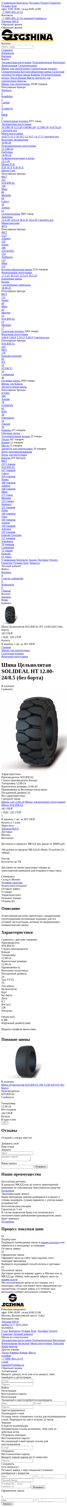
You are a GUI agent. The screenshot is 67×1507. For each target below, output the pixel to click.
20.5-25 (14, 275)
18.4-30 (24, 220)
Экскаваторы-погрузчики (16, 62)
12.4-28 (5, 220)
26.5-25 (33, 275)
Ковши (22, 77)
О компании (8, 2)
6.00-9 (29, 337)
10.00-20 (6, 142)
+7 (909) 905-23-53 (12, 12)
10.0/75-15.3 (8, 136)
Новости (35, 562)
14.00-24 (6, 155)
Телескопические (42, 62)
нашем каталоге (50, 1242)
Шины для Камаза (12, 383)
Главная (6, 590)
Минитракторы (10, 223)
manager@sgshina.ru (35, 18)
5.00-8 (12, 337)
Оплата (44, 2)
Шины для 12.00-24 (12, 801)
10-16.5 (20, 136)
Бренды (21, 80)
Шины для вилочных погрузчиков (45, 801)
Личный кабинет (23, 1334)
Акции (33, 559)
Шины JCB (8, 164)
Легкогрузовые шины (14, 386)
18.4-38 (33, 220)
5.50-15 (21, 337)
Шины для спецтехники (15, 68)
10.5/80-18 (7, 127)
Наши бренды (9, 1346)
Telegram (6, 21)
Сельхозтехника (27, 65)
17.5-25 (5, 275)
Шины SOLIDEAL (12, 805)
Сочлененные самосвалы (16, 284)
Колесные (24, 1343)
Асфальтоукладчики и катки (18, 158)
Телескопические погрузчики (18, 145)
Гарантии (55, 2)
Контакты (22, 2)
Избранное (7, 586)
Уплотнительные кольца (16, 436)
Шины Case (8, 170)
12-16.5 (29, 136)
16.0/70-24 (55, 127)
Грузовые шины (21, 74)
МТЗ (4, 226)
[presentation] (3, 1123)
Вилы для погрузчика (14, 454)
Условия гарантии (12, 882)
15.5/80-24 (7, 148)
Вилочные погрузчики (14, 334)
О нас (4, 1331)
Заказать (7, 1504)
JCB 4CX (18, 167)
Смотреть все (9, 130)
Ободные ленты (10, 433)
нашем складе (9, 1279)
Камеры (36, 74)
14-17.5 (38, 136)
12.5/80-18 (42, 127)
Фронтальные (9, 65)
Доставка (34, 2)
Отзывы (6, 5)
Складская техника (12, 331)
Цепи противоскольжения (16, 451)
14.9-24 (14, 220)
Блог (14, 5)
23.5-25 (24, 275)
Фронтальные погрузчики (16, 272)
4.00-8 (4, 337)
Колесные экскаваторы (14, 139)
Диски (14, 77)
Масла (31, 77)
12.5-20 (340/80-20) (25, 127)
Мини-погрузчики (12, 133)
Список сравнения (12, 580)
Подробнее (7, 1190)
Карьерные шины (11, 278)
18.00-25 (6, 287)
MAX (15, 21)
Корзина (6, 574)
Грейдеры (7, 152)
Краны (5, 281)
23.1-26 (5, 161)
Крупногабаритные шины (36, 71)
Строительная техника (43, 68)
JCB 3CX (6, 167)
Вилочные (59, 62)
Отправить (40, 1166)
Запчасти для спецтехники (17, 448)
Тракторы (7, 216)
